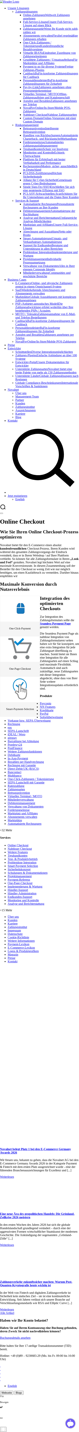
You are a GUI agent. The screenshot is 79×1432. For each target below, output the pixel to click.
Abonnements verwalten (22, 816)
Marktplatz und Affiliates (23, 813)
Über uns (13, 916)
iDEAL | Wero (16, 734)
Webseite (7, 1392)
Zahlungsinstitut (17, 927)
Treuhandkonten (17, 855)
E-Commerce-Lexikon (21, 947)
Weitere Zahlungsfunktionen (25, 751)
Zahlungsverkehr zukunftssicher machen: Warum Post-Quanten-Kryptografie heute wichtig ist (36, 1283)
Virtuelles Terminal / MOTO (25, 796)
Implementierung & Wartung (25, 886)
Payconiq (45, 703)
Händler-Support (18, 890)
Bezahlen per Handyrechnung (26, 761)
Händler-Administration (22, 893)
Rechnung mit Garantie (22, 765)
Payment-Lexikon (18, 944)
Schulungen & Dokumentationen (28, 872)
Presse (11, 958)
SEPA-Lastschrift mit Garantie (26, 782)
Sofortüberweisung (51, 717)
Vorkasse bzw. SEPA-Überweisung (29, 720)
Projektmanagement (20, 876)
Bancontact (14, 772)
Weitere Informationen (21, 940)
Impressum (14, 930)
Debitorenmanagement (21, 803)
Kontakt (12, 961)
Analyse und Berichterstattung (26, 903)
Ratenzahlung (16, 786)
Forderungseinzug (19, 810)
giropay (12, 737)
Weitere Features (18, 852)
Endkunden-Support (20, 896)
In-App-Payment (18, 758)
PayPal (44, 713)
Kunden (12, 920)
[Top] (3, 1429)
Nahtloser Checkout (20, 848)
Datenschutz (15, 934)
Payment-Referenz (19, 879)
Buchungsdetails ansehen (15, 1337)
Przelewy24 (15, 744)
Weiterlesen (7, 1176)
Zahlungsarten (16, 789)
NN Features (47, 706)
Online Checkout (18, 845)
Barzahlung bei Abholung (23, 741)
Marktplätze (15, 820)
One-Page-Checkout (20, 883)
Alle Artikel (7, 1313)
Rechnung (14, 724)
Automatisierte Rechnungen (24, 823)
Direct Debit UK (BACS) (23, 768)
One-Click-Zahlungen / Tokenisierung (31, 779)
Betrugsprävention (19, 792)
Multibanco (14, 775)
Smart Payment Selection (23, 866)
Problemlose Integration (22, 862)
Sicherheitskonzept (19, 869)
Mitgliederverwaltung (21, 799)
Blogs (19, 1392)
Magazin (13, 954)
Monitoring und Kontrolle (23, 900)
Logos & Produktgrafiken (23, 951)
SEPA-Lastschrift (18, 731)
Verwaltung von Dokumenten (26, 806)
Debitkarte (14, 755)
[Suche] (43, 492)
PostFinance (15, 748)
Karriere (13, 923)
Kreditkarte (46, 710)
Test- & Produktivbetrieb (23, 859)
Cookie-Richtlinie (18, 937)
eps (10, 727)
